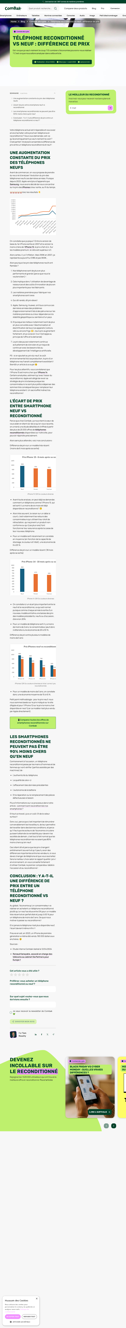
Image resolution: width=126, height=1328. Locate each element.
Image (92, 15)
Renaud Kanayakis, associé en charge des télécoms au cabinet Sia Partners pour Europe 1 (32, 957)
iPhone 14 (42, 372)
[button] (21, 1322)
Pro (102, 8)
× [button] (37, 1299)
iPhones (26, 187)
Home (13, 21)
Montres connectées (53, 15)
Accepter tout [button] (13, 1317)
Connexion (115, 8)
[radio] (11, 975)
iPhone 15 (29, 247)
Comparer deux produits (75, 8)
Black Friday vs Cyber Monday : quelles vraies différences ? (86, 1069)
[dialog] (20, 1311)
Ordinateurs (21, 15)
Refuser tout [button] (29, 1317)
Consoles (71, 15)
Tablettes (35, 15)
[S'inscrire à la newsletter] (110, 107)
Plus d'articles (46, 1080)
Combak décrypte (37, 21)
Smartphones (6, 15)
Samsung (14, 184)
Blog (94, 8)
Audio (82, 15)
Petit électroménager (109, 15)
